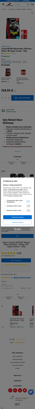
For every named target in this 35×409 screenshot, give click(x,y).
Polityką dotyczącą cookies (16, 189)
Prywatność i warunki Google (14, 195)
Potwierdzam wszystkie (17, 217)
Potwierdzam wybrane (17, 222)
